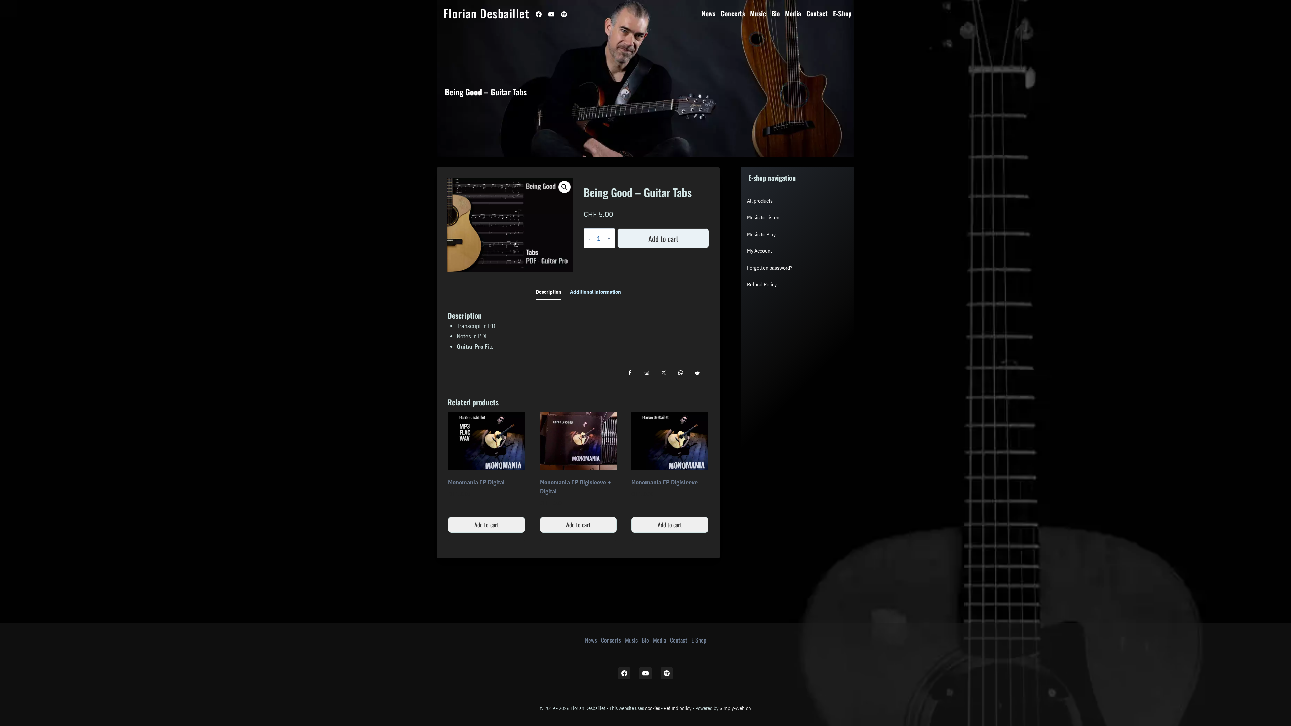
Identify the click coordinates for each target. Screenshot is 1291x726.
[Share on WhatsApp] (680, 373)
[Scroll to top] (1219, 696)
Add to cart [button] (486, 524)
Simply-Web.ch (735, 707)
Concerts (733, 13)
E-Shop (842, 13)
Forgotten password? (769, 267)
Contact (817, 13)
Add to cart (663, 238)
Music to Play (761, 234)
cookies (652, 707)
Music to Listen (763, 217)
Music (758, 13)
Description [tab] (548, 291)
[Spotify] (564, 14)
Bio (775, 13)
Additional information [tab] (595, 291)
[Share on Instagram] (647, 373)
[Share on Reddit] (697, 373)
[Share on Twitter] (664, 373)
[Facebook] (539, 14)
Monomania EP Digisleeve (664, 482)
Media (793, 13)
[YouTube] (551, 14)
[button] (564, 187)
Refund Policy (762, 284)
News (708, 13)
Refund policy (678, 707)
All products (760, 200)
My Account (759, 250)
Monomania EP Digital (476, 482)
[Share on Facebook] (630, 373)
